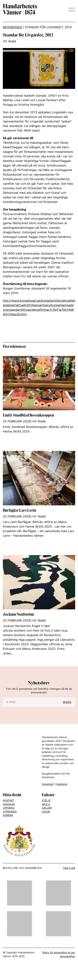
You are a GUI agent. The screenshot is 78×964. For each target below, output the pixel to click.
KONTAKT (8, 800)
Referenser (12, 27)
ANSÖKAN (9, 804)
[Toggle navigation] (70, 9)
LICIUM (46, 811)
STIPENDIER (10, 811)
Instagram (47, 784)
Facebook (61, 784)
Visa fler (69, 867)
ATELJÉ (46, 800)
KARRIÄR (8, 815)
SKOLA (46, 804)
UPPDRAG (9, 807)
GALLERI (47, 807)
